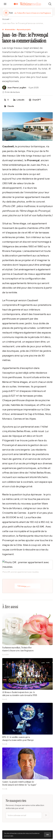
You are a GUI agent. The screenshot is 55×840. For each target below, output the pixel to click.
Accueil (5, 19)
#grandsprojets (24, 29)
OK (47, 834)
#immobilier (10, 29)
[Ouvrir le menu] (5, 4)
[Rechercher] (50, 4)
